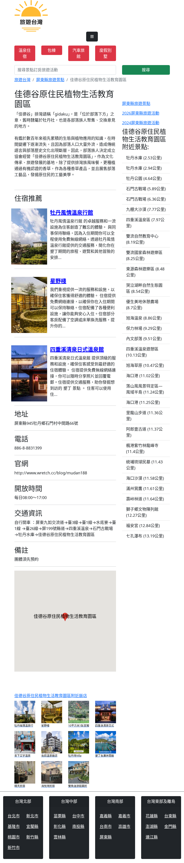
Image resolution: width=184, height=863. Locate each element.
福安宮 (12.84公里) (143, 525)
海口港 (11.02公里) (143, 375)
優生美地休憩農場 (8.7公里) (142, 304)
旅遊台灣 (22, 79)
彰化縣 (60, 826)
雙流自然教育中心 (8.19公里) (142, 239)
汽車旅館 (78, 53)
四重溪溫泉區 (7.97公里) (145, 222)
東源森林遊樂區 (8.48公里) (145, 272)
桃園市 (14, 837)
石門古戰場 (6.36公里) (146, 199)
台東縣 (170, 816)
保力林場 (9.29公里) (144, 328)
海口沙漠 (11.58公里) (145, 478)
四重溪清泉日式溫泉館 (77, 349)
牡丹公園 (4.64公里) (144, 178)
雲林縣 (60, 837)
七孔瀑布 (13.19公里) (145, 536)
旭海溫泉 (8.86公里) (144, 318)
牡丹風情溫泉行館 (71, 212)
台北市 (14, 816)
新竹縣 (32, 837)
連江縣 (152, 837)
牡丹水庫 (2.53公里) (144, 157)
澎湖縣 (152, 826)
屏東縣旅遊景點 (50, 79)
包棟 (52, 50)
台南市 (106, 826)
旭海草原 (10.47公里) (145, 365)
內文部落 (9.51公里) (144, 338)
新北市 (32, 816)
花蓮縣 (152, 816)
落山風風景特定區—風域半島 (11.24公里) (145, 389)
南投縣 (78, 826)
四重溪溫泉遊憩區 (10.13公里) (142, 352)
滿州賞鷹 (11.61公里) (145, 488)
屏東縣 (106, 837)
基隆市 (14, 826)
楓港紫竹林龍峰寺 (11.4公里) (142, 448)
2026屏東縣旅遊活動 (140, 113)
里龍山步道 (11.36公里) (144, 415)
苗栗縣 (60, 816)
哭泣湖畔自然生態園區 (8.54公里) (144, 288)
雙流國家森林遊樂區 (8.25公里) (144, 255)
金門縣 (170, 826)
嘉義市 (124, 816)
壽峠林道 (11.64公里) (145, 499)
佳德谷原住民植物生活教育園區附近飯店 (50, 695)
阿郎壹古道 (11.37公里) (144, 432)
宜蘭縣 (32, 826)
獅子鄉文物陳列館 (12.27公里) (142, 512)
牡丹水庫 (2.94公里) (144, 168)
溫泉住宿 (25, 53)
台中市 (78, 816)
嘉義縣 (106, 816)
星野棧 (58, 281)
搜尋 (146, 69)
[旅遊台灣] (31, 15)
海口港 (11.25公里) (143, 402)
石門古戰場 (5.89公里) (146, 188)
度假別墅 (105, 53)
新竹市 (14, 847)
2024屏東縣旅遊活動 (140, 122)
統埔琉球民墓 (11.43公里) (144, 465)
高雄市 (124, 826)
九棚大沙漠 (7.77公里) (146, 209)
